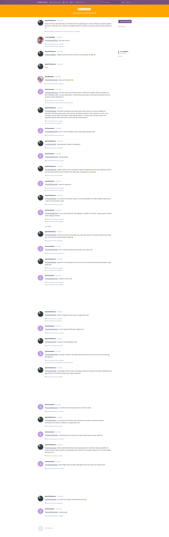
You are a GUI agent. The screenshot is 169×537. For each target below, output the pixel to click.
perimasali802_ (51, 55)
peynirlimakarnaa (52, 40)
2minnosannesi (51, 111)
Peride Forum (42, 2)
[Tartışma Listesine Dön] (2, 2)
